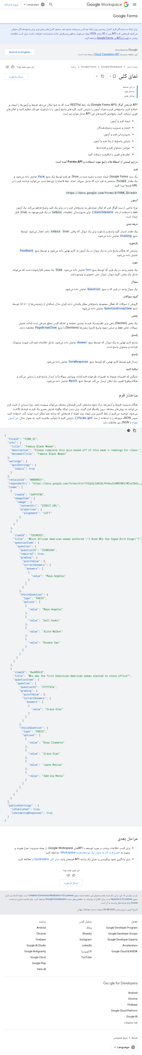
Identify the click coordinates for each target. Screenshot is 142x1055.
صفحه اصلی (132, 66)
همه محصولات (131, 1022)
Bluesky (87, 933)
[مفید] (13, 67)
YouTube (86, 957)
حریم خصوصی (120, 1037)
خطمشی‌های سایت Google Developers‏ (64, 899)
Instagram (86, 939)
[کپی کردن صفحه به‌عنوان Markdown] (102, 76)
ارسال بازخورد (16, 76)
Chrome (41, 933)
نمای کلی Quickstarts (46, 859)
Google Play (39, 963)
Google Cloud (38, 957)
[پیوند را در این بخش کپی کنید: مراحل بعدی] (114, 839)
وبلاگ (89, 927)
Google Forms (125, 16)
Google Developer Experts (123, 939)
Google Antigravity (35, 951)
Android (41, 927)
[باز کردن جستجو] (51, 4)
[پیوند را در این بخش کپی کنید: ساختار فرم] (115, 395)
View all (41, 969)
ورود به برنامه (11, 4)
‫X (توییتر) (87, 951)
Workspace (111, 4)
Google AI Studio (36, 945)
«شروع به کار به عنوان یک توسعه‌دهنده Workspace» (90, 852)
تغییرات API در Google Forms (113, 37)
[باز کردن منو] (134, 4)
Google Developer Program (122, 927)
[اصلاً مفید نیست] (7, 67)
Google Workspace (111, 66)
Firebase (41, 939)
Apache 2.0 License (121, 899)
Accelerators (130, 945)
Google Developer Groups (123, 933)
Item (88, 270)
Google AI (132, 1016)
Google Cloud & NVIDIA (124, 951)
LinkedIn (87, 945)
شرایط (134, 1037)
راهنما (73, 66)
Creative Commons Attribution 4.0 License (51, 895)
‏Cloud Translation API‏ (106, 54)
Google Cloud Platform (124, 1010)
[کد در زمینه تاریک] (129, 430)
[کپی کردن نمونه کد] (135, 430)
